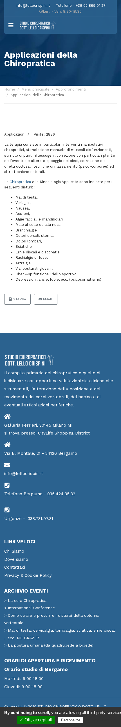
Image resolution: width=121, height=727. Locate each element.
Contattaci (14, 567)
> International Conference (29, 608)
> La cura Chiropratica (25, 600)
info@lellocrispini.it (33, 5)
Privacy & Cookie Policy (28, 575)
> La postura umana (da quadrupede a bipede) (48, 645)
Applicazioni (14, 134)
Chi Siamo (14, 551)
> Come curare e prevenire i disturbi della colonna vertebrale (51, 619)
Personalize (70, 720)
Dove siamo (16, 559)
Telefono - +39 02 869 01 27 (81, 5)
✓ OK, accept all (36, 719)
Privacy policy (98, 720)
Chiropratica (20, 182)
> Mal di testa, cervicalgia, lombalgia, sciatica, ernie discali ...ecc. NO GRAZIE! (60, 634)
